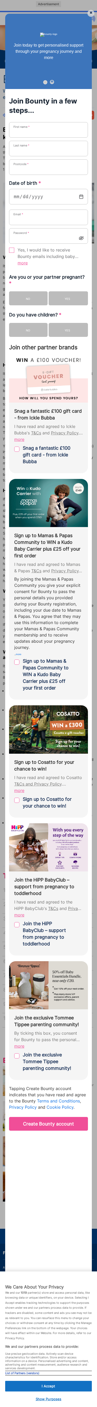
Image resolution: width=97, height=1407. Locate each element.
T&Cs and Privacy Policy (38, 784)
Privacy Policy (64, 433)
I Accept (48, 1386)
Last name (21, 145)
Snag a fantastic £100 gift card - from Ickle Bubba (46, 454)
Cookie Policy (60, 1107)
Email (18, 214)
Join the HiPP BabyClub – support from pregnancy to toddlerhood (44, 933)
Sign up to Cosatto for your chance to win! (47, 802)
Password (21, 233)
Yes (67, 299)
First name (21, 127)
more (23, 263)
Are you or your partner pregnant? (47, 280)
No (28, 299)
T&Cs (36, 433)
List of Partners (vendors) (22, 1373)
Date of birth (25, 183)
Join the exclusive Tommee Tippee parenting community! (47, 1061)
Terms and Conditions (58, 1101)
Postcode (21, 164)
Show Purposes (49, 1399)
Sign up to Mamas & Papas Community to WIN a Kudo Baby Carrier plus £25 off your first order (46, 674)
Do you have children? (35, 314)
